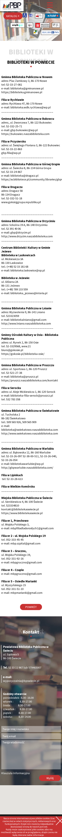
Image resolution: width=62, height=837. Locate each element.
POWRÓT (31, 607)
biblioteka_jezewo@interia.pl (28, 293)
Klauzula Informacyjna (15, 773)
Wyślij (49, 778)
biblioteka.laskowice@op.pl (27, 270)
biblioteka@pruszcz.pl (24, 376)
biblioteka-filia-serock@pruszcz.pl (31, 395)
